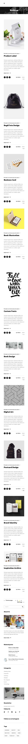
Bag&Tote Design (12, 125)
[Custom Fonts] (14, 284)
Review (6, 736)
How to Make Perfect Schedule (16, 659)
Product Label (10, 56)
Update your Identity (14, 651)
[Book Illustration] (14, 218)
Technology (6, 684)
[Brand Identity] (14, 506)
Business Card (10, 180)
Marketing (14, 733)
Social (5, 682)
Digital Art (8, 412)
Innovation (7, 733)
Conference (7, 730)
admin (19, 77)
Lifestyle (6, 678)
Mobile (19, 733)
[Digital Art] (14, 395)
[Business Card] (14, 164)
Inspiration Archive (12, 568)
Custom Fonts (10, 311)
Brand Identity (10, 522)
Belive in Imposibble (14, 647)
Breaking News (7, 671)
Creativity (13, 730)
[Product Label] (14, 34)
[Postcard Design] (14, 451)
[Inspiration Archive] (14, 556)
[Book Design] (14, 345)
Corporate (6, 673)
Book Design (9, 356)
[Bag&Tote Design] (14, 101)
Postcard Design (11, 467)
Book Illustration (11, 235)
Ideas (19, 730)
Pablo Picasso (12, 655)
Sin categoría (7, 680)
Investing (6, 676)
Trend (18, 736)
